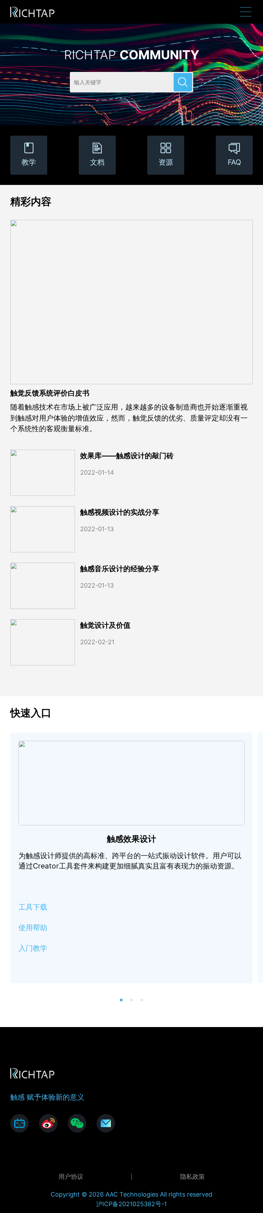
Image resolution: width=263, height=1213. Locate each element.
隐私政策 (192, 1176)
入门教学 (32, 948)
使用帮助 (32, 927)
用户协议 (71, 1176)
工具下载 (32, 907)
